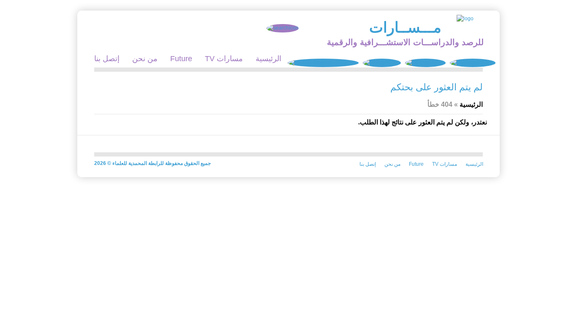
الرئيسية (268, 58)
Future (181, 58)
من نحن (145, 58)
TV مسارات (224, 58)
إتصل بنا (107, 58)
